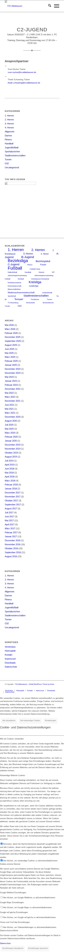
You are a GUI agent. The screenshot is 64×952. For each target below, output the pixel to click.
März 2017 (10, 528)
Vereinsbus (10, 646)
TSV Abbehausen (21, 684)
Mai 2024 (9, 377)
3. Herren (9, 123)
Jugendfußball (11, 147)
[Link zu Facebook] (57, 687)
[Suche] (48, 6)
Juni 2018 (9, 468)
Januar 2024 (11, 381)
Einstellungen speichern (38, 948)
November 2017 (12, 496)
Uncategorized (12, 167)
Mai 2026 (9, 325)
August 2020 (11, 421)
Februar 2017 (11, 532)
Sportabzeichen (12, 151)
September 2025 (13, 341)
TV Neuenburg (13, 303)
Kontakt (8, 654)
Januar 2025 (11, 365)
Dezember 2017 (12, 492)
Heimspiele (10, 650)
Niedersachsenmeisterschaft (21, 292)
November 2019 (12, 448)
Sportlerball (12, 296)
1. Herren (9, 115)
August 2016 (11, 556)
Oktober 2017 (11, 500)
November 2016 (12, 544)
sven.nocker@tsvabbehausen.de (22, 72)
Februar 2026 (11, 333)
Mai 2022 (9, 393)
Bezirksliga (18, 260)
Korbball (21, 279)
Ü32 (7, 163)
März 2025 (10, 357)
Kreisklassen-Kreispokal (40, 279)
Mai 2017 (9, 520)
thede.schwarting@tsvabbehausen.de (24, 83)
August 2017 (11, 508)
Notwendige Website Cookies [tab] (12, 775)
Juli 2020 (9, 424)
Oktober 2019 (11, 452)
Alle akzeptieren (8, 721)
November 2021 (12, 401)
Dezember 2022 (12, 389)
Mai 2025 (9, 353)
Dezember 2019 (12, 444)
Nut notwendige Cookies (30, 721)
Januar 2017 (11, 536)
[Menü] (55, 6)
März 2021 (10, 413)
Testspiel (18, 299)
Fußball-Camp (35, 269)
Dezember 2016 (12, 540)
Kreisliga (35, 282)
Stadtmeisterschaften (15, 155)
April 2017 (9, 524)
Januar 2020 (11, 440)
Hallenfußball (12, 272)
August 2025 (11, 345)
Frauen (43, 265)
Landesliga (33, 286)
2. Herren (9, 119)
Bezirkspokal (43, 261)
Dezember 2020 (12, 417)
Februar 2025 (11, 361)
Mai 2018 (9, 472)
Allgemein (9, 131)
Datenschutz (11, 666)
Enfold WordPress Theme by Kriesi (41, 684)
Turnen (8, 159)
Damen (8, 135)
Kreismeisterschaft (14, 286)
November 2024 (12, 373)
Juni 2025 (9, 349)
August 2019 (11, 456)
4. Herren (9, 127)
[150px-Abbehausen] (26, 6)
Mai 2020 (9, 428)
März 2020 (10, 432)
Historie (41, 272)
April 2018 (9, 476)
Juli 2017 (9, 512)
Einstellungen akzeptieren (13, 948)
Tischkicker (35, 299)
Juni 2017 (9, 516)
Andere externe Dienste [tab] (10, 864)
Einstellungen (50, 721)
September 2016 (13, 552)
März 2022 (10, 397)
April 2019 (9, 464)
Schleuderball (47, 293)
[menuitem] (48, 6)
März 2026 (10, 329)
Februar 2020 (11, 436)
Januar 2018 (11, 488)
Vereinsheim (30, 303)
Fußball (15, 268)
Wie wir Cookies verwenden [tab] (12, 739)
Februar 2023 (11, 385)
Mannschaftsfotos (14, 289)
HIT (53, 272)
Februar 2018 (11, 484)
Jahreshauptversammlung (17, 275)
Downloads (10, 662)
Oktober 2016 (11, 548)
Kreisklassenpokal (14, 282)
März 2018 (10, 480)
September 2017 (13, 504)
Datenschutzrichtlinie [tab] (9, 930)
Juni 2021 (9, 405)
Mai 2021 (9, 409)
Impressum (10, 658)
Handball (9, 143)
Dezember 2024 (12, 369)
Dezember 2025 (12, 337)
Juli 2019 (9, 460)
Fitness (8, 139)
